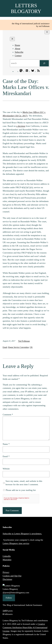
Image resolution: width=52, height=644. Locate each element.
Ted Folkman (24, 341)
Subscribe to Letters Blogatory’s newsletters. (22, 533)
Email (5, 347)
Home (17, 45)
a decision (20, 126)
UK (31, 347)
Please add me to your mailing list (20, 490)
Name (6, 444)
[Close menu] (12, 39)
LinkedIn (7, 556)
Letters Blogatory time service (16, 543)
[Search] (44, 63)
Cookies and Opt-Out (12, 576)
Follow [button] (9, 598)
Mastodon (7, 559)
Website (6, 468)
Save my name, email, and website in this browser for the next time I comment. (24, 483)
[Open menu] (47, 32)
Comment (8, 414)
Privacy (6, 572)
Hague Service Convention (18, 347)
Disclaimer (7, 579)
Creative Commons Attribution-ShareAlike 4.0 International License (25, 627)
